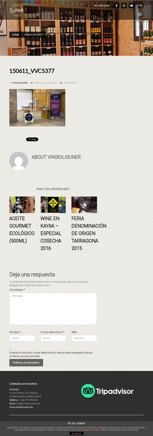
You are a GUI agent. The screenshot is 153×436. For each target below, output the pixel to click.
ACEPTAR (76, 433)
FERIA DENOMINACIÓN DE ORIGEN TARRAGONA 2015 (88, 233)
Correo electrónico (52, 332)
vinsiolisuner (20, 83)
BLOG (49, 33)
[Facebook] (116, 5)
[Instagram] (124, 5)
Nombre (15, 332)
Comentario (17, 289)
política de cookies (90, 430)
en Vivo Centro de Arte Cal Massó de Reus (79, 33)
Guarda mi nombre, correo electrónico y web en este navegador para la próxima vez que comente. (50, 354)
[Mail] (131, 5)
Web (74, 332)
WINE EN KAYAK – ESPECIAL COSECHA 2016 (50, 233)
